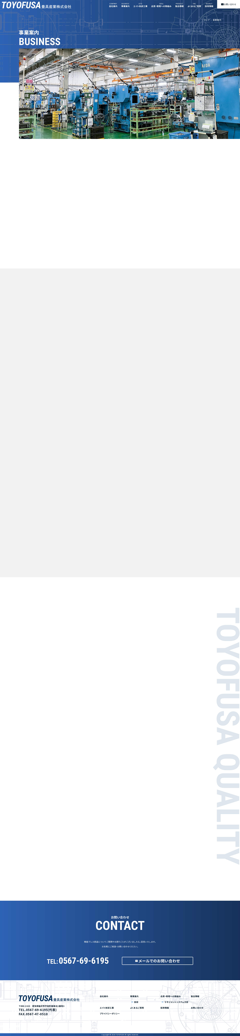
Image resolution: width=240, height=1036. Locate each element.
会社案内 (113, 5)
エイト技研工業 (140, 5)
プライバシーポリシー (110, 1013)
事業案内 (125, 5)
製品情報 (179, 5)
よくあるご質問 (194, 5)
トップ (207, 19)
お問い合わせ (228, 4)
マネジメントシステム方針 (176, 1002)
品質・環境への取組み (161, 5)
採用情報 (209, 5)
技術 (136, 1002)
